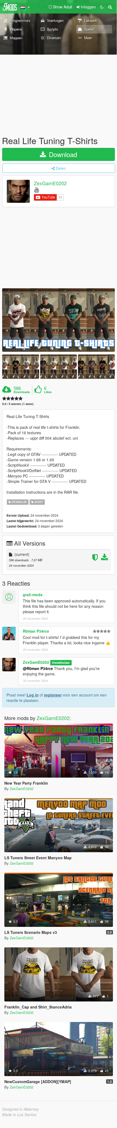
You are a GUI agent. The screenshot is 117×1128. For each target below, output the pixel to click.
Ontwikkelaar (61, 663)
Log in (33, 695)
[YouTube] (36, 189)
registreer (53, 695)
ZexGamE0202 (50, 183)
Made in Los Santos (19, 1114)
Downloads (22, 392)
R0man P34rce (36, 631)
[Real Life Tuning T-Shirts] (58, 320)
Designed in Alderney (20, 1109)
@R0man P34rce (38, 668)
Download (62, 154)
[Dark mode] (102, 7)
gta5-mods (33, 594)
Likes (48, 392)
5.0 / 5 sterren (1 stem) (18, 403)
